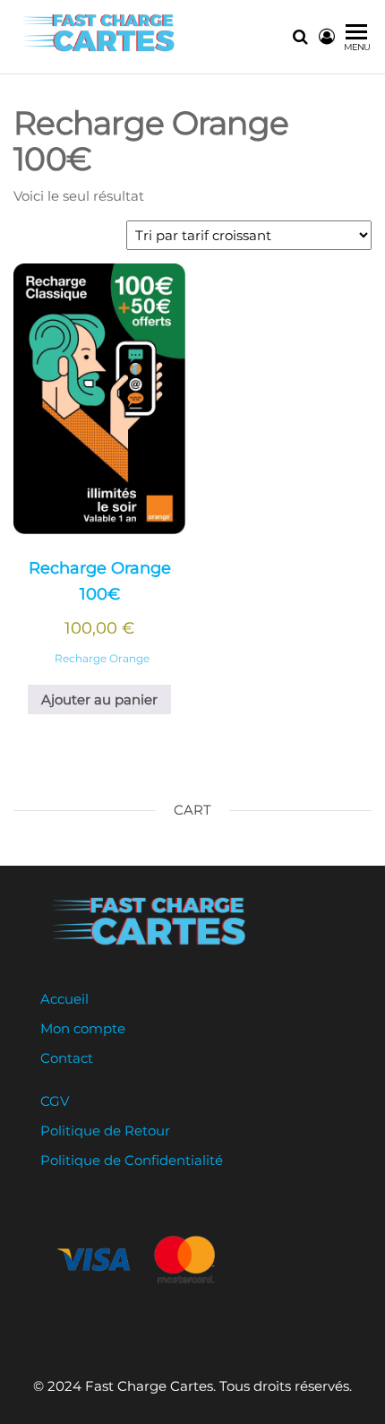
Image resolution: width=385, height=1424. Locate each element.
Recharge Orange (102, 658)
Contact (66, 1057)
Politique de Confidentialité (131, 1160)
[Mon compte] (327, 37)
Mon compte (82, 1028)
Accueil (64, 998)
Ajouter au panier (99, 699)
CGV (54, 1100)
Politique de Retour (105, 1130)
